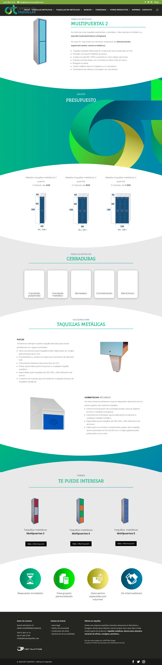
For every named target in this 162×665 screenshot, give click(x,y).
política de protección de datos (47, 144)
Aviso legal (56, 625)
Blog (156, 2)
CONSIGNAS (100, 10)
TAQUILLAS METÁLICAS (42, 10)
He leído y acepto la (40, 144)
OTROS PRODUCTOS (119, 10)
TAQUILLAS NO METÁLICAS (68, 10)
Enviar (139, 156)
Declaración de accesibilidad (63, 634)
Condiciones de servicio (117, 643)
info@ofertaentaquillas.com (28, 638)
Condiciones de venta (60, 631)
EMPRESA (136, 10)
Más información (36, 543)
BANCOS (87, 10)
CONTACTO (147, 10)
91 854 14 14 (10, 2)
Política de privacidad (60, 628)
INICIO (27, 10)
